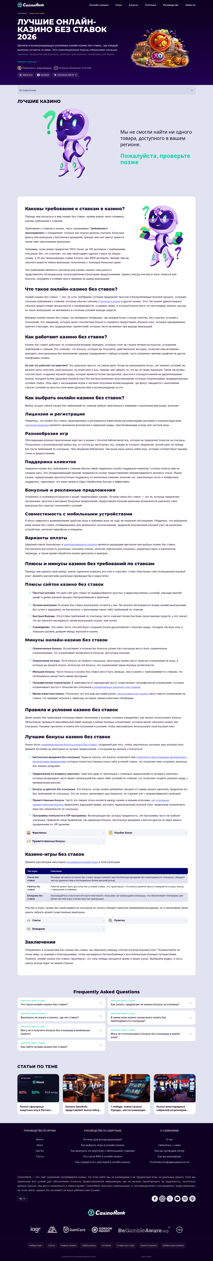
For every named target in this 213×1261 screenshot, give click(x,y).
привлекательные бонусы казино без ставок (69, 744)
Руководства (170, 4)
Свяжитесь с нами (169, 1145)
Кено (40, 1145)
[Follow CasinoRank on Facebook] (155, 1198)
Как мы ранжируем (169, 1156)
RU (20, 1198)
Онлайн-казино (99, 4)
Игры (118, 4)
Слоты (40, 1156)
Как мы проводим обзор (169, 1150)
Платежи (150, 4)
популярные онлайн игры (82, 862)
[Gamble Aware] (144, 1230)
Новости (190, 4)
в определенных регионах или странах (116, 687)
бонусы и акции (110, 301)
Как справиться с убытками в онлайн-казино (102, 1162)
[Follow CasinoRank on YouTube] (177, 1198)
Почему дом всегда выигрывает (102, 1139)
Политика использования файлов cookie (79, 1256)
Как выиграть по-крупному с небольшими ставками (103, 1150)
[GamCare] (74, 1230)
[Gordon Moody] (102, 1230)
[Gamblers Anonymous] (52, 1230)
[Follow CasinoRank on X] (170, 1198)
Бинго (39, 1139)
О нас (169, 1139)
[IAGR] (36, 1230)
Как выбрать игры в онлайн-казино (102, 1145)
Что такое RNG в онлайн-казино (102, 1156)
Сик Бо (40, 1150)
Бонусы (133, 4)
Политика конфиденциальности (169, 1162)
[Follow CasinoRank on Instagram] (162, 1198)
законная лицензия (37, 425)
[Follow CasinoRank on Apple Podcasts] (192, 1198)
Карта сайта (146, 1256)
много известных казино (133, 693)
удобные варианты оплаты (80, 544)
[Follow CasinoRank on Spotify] (185, 1198)
